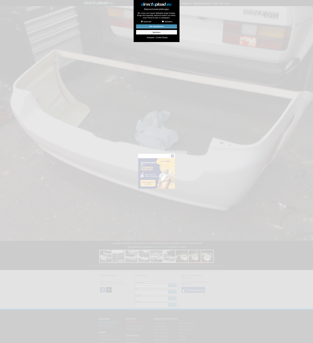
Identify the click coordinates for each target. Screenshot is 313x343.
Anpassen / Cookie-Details (157, 37)
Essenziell (147, 21)
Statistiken (169, 21)
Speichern (157, 32)
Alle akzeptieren (156, 26)
